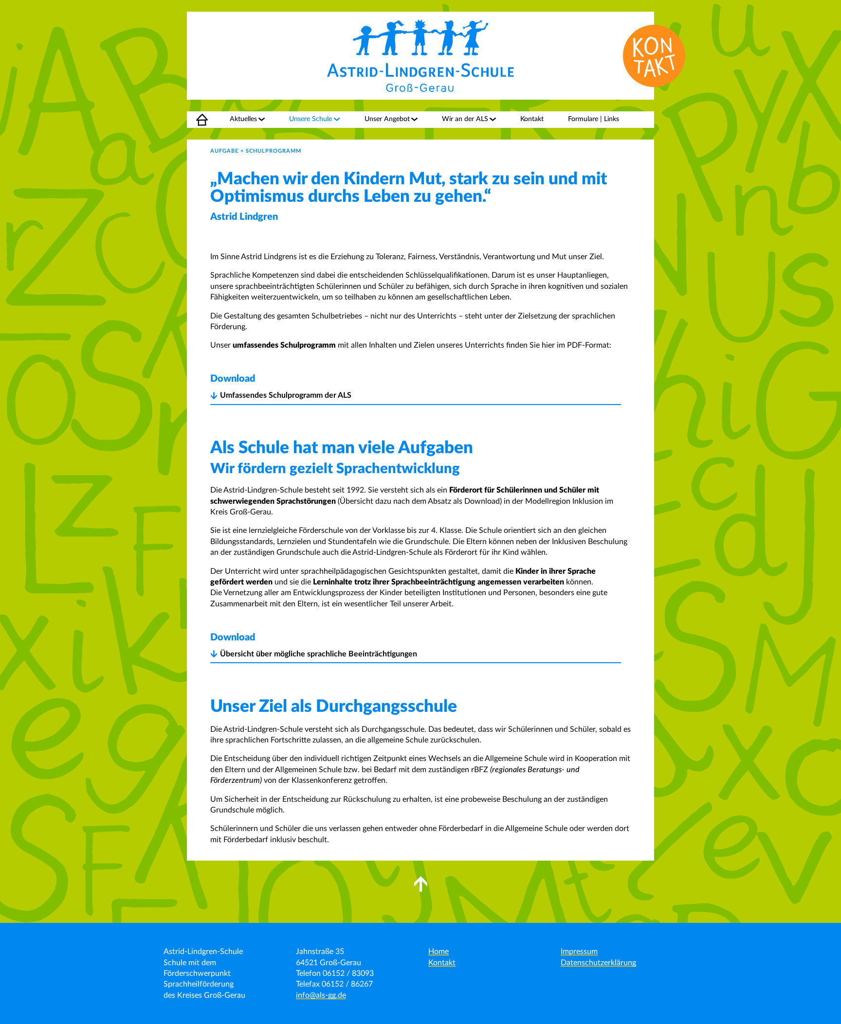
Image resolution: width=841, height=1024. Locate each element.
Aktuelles (243, 119)
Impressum (579, 951)
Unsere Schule (310, 119)
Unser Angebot (387, 119)
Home (196, 119)
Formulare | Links (593, 119)
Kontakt (532, 119)
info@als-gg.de (321, 995)
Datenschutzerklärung (598, 963)
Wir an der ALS (465, 119)
